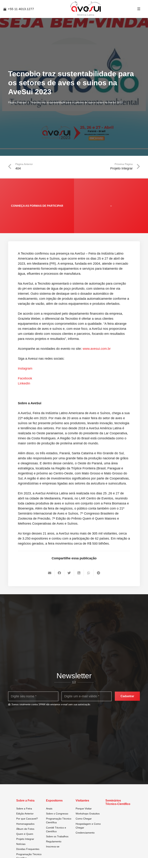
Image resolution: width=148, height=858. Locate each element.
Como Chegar (84, 818)
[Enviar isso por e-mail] (50, 573)
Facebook (25, 378)
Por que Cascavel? (27, 818)
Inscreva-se (52, 846)
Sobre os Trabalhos (57, 836)
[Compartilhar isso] (59, 573)
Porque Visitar (84, 808)
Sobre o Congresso (57, 813)
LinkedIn (24, 383)
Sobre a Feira (24, 808)
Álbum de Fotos (25, 828)
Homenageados (25, 823)
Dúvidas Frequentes (27, 849)
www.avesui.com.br (97, 348)
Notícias (20, 844)
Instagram (25, 368)
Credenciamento (85, 832)
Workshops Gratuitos (88, 813)
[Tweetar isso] (69, 573)
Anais (49, 808)
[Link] (85, 6)
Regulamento (53, 841)
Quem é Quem (24, 833)
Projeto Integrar (25, 838)
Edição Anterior (25, 813)
